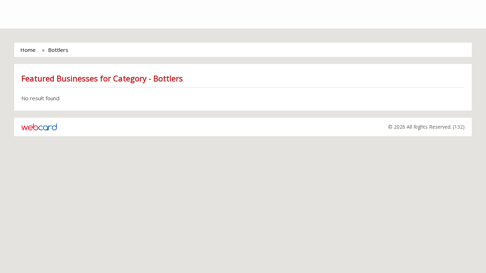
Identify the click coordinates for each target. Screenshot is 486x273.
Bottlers (58, 49)
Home (28, 49)
